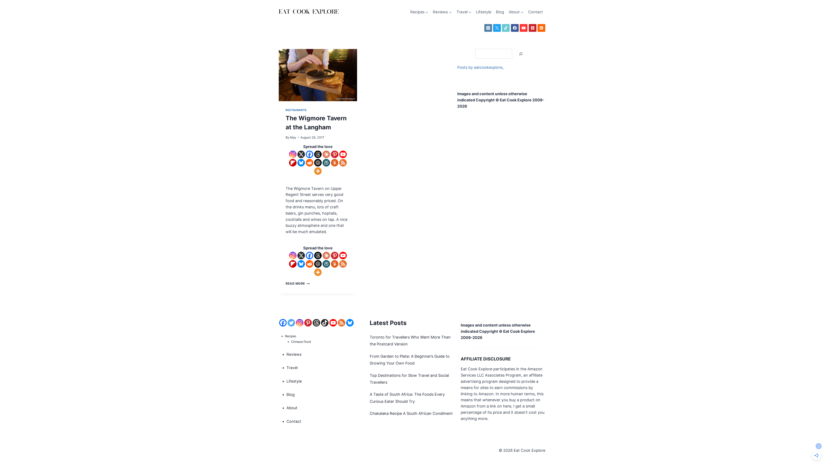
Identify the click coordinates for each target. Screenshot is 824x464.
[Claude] (326, 154)
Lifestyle (483, 12)
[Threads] (318, 154)
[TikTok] (506, 28)
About (291, 408)
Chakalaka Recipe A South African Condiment (411, 413)
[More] (318, 171)
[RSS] (541, 28)
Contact (535, 12)
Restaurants (296, 110)
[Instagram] (488, 28)
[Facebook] (515, 28)
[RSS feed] (341, 323)
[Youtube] (343, 154)
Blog (500, 12)
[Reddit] (309, 162)
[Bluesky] (301, 162)
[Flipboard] (293, 162)
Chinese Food (301, 341)
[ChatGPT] (318, 162)
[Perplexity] (326, 162)
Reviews (293, 354)
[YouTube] (523, 28)
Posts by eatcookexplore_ (480, 67)
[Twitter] (291, 323)
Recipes (290, 336)
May (293, 137)
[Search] (520, 54)
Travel (292, 367)
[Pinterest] (532, 28)
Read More (298, 283)
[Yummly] (334, 162)
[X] (497, 28)
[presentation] (318, 75)
